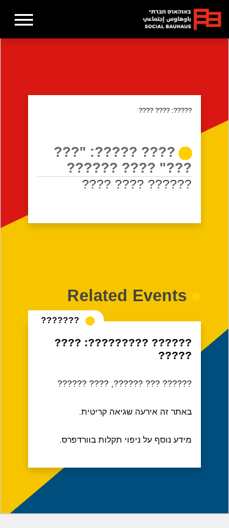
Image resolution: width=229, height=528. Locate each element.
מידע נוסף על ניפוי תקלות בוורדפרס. (125, 439)
